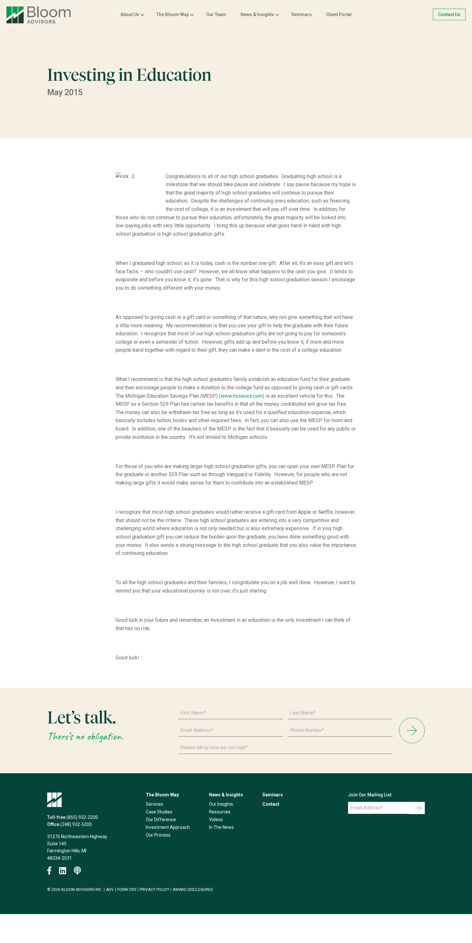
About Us (129, 14)
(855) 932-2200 (82, 817)
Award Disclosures (193, 889)
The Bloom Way (172, 14)
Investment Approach (168, 827)
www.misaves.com (242, 396)
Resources (220, 811)
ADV (110, 889)
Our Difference (161, 819)
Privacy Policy (154, 889)
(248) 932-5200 (76, 824)
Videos (216, 819)
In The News (221, 827)
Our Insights (221, 804)
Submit (412, 730)
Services (154, 804)
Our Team (216, 14)
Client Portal (339, 14)
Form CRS (126, 889)
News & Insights (257, 14)
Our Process (158, 835)
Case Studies (159, 811)
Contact (270, 804)
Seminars (301, 14)
